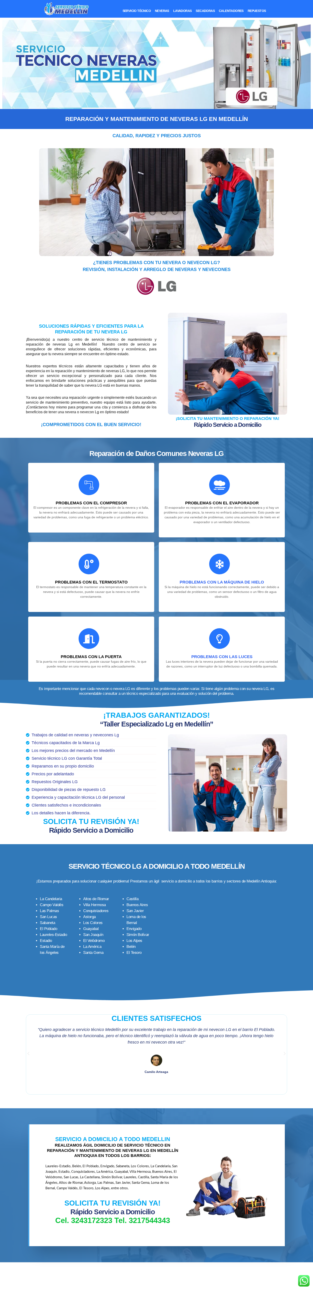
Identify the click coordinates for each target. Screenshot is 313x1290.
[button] (28, 1053)
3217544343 (149, 1220)
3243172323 (91, 1220)
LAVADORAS (182, 11)
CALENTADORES (231, 11)
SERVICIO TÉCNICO (137, 11)
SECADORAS (205, 11)
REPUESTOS (257, 11)
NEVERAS (162, 11)
